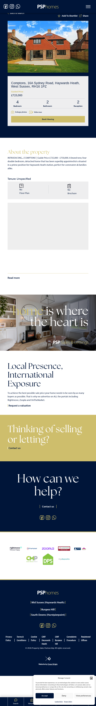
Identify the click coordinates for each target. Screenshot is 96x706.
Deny (64, 696)
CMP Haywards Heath (46, 640)
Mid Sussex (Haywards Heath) (48, 602)
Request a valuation (20, 405)
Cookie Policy (59, 701)
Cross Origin (52, 664)
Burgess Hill (48, 609)
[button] (91, 678)
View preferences (83, 696)
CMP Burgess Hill (58, 640)
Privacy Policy (68, 701)
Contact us (14, 448)
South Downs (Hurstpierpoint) (48, 614)
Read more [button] (14, 277)
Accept (45, 696)
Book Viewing (48, 119)
